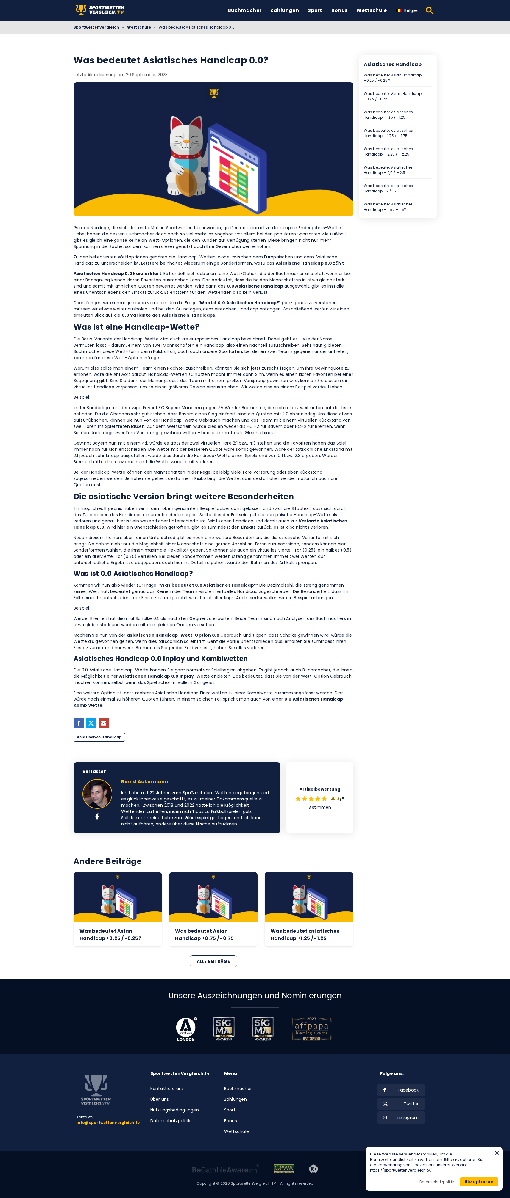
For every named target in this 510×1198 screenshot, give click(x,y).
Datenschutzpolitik (170, 1121)
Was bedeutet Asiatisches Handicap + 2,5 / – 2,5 (388, 170)
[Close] (496, 1152)
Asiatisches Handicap (99, 736)
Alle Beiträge (213, 961)
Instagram (408, 1117)
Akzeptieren (479, 1182)
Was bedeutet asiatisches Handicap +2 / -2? (388, 188)
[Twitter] (91, 723)
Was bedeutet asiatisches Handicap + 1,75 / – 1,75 (388, 133)
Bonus (339, 10)
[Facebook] (79, 723)
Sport (315, 10)
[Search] (430, 10)
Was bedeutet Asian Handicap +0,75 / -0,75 (393, 96)
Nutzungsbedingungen (174, 1110)
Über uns (159, 1099)
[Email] (104, 723)
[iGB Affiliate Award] (186, 1028)
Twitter (411, 1104)
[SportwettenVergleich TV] (103, 10)
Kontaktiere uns (167, 1089)
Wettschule (371, 10)
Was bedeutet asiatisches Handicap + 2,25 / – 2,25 (388, 151)
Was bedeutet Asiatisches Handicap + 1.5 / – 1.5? (388, 207)
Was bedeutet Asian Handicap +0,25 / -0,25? (393, 78)
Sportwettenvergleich (96, 27)
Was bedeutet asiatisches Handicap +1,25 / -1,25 (388, 114)
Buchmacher (244, 10)
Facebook (408, 1090)
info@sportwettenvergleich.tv (108, 1122)
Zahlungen (284, 10)
